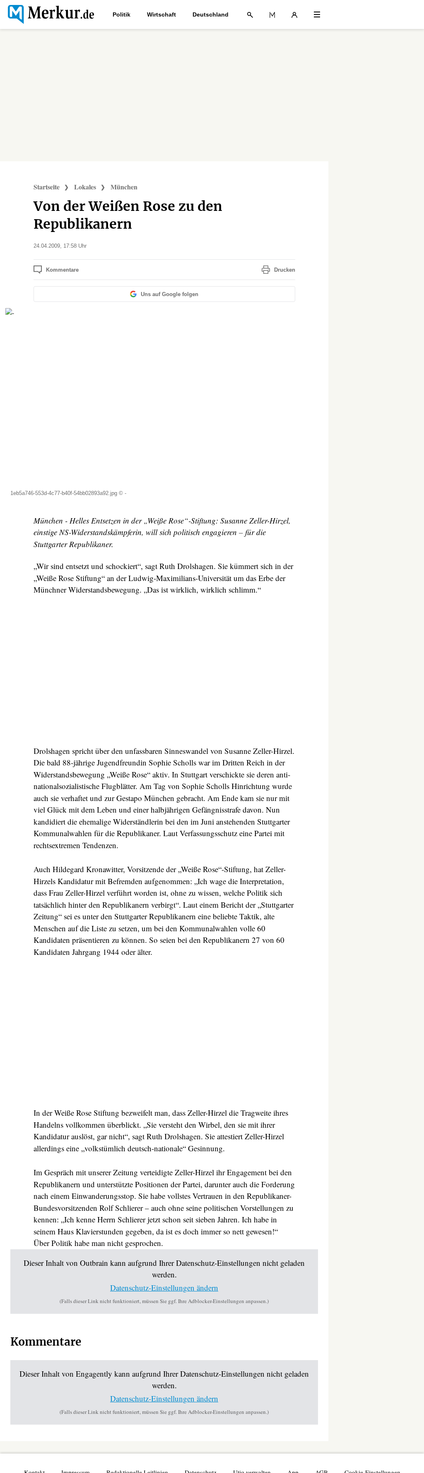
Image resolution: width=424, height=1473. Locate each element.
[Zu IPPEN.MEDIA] (272, 14)
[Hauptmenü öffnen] (317, 14)
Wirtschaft (161, 14)
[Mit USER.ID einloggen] (294, 14)
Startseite (47, 186)
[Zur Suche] (250, 14)
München (124, 186)
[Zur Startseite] (51, 14)
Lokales (85, 186)
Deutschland (211, 14)
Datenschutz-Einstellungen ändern (164, 1287)
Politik (121, 14)
